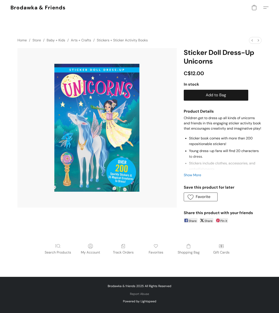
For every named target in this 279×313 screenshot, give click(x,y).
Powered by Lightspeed (139, 301)
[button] (38, 7)
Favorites (156, 252)
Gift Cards (221, 252)
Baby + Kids (56, 40)
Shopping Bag (189, 252)
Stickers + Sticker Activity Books (122, 40)
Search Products (58, 252)
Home (22, 40)
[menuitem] (252, 40)
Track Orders (123, 252)
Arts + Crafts (81, 40)
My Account (90, 252)
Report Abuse (139, 294)
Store (36, 40)
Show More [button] (192, 175)
